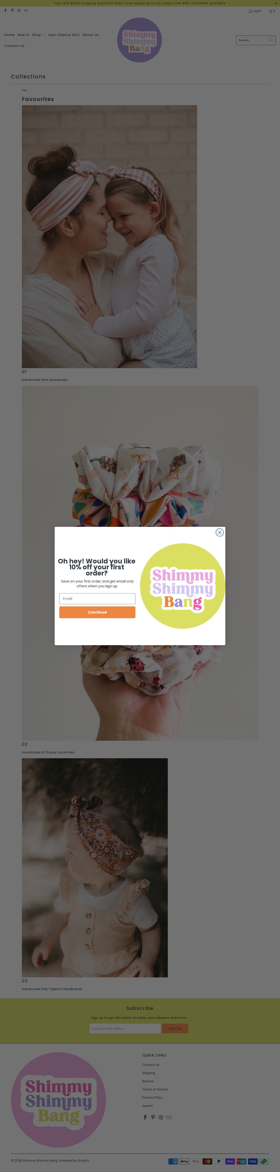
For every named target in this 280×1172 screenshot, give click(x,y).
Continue (97, 612)
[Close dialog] (220, 532)
